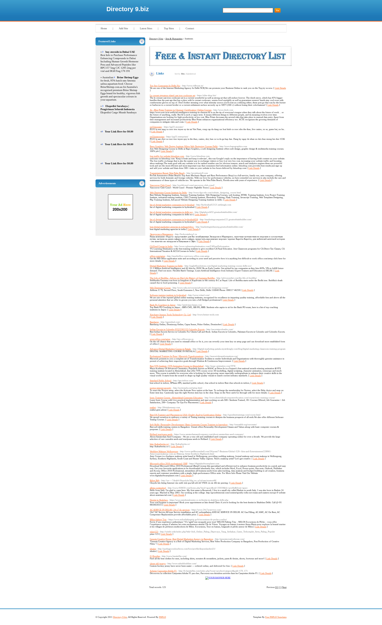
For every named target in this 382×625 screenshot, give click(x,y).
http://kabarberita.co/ (159, 444)
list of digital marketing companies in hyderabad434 (174, 219)
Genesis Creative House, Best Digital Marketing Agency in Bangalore (181, 539)
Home (104, 28)
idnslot (153, 549)
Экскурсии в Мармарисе (161, 234)
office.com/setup (157, 256)
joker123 (154, 531)
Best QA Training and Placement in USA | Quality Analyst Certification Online (185, 415)
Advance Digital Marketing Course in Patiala (170, 349)
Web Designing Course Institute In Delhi (168, 192)
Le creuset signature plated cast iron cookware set (172, 95)
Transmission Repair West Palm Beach (167, 173)
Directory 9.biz (127, 9)
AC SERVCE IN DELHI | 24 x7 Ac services (170, 510)
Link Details (280, 88)
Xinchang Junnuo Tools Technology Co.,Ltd (170, 314)
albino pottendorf (158, 488)
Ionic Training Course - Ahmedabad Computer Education (176, 397)
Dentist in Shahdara (159, 500)
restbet (153, 407)
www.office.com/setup (160, 339)
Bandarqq (154, 322)
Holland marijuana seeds (161, 434)
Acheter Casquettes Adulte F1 (163, 571)
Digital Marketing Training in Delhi (166, 266)
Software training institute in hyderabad (168, 295)
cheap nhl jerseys (158, 563)
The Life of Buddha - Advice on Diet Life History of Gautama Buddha (182, 278)
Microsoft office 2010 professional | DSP (168, 463)
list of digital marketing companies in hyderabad (172, 204)
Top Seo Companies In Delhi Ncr (165, 85)
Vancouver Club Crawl (160, 185)
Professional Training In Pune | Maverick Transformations (176, 356)
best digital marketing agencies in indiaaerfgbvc (172, 227)
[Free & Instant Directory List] (220, 65)
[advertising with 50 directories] (218, 577)
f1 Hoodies (155, 556)
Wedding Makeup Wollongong (164, 451)
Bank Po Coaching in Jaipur (162, 305)
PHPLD (162, 617)
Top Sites (169, 28)
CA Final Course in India (161, 246)
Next (284, 587)
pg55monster (156, 127)
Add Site (123, 28)
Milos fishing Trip (158, 519)
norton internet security (160, 388)
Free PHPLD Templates (275, 617)
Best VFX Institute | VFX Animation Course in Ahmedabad (177, 366)
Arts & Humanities (173, 38)
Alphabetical (191, 74)
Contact (190, 28)
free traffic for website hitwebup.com (167, 156)
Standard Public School (160, 380)
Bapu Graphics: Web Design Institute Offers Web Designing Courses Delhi (184, 146)
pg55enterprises (157, 136)
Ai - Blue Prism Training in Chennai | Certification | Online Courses (180, 110)
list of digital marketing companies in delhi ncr (171, 212)
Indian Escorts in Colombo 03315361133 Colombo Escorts (177, 329)
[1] (276, 587)
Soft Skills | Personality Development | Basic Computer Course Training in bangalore (189, 424)
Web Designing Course (160, 288)
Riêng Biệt (154, 480)
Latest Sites (146, 28)
